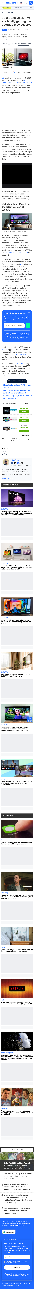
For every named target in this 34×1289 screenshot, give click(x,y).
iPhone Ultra (18, 7)
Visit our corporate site (16, 1225)
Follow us (17, 72)
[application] (17, 173)
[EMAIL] (22, 463)
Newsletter (28, 72)
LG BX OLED (27, 83)
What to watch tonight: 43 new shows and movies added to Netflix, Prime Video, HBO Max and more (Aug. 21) (18, 1198)
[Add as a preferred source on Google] (8, 1232)
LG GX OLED (12, 83)
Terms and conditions (9, 1239)
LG (3, 78)
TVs (3, 13)
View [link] (24, 411)
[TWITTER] (15, 463)
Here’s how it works (23, 45)
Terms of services (23, 333)
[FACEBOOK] (12, 463)
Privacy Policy (25, 1274)
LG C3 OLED (10, 253)
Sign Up (17, 1267)
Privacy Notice (24, 334)
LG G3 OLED (23, 253)
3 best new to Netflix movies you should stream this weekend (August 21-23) (17, 1210)
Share (6, 72)
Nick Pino (12, 30)
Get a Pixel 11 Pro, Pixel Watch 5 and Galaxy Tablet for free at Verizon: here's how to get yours (17, 1165)
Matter (4, 350)
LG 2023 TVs (19, 364)
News (4, 30)
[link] (6, 410)
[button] (31, 3)
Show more (26, 435)
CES (22, 264)
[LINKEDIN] (18, 463)
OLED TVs (10, 13)
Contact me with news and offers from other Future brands (16, 1261)
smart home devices (21, 354)
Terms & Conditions (21, 1275)
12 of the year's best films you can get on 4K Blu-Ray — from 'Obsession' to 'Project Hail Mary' (18, 1186)
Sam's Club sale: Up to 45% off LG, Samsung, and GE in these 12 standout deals (18, 1176)
